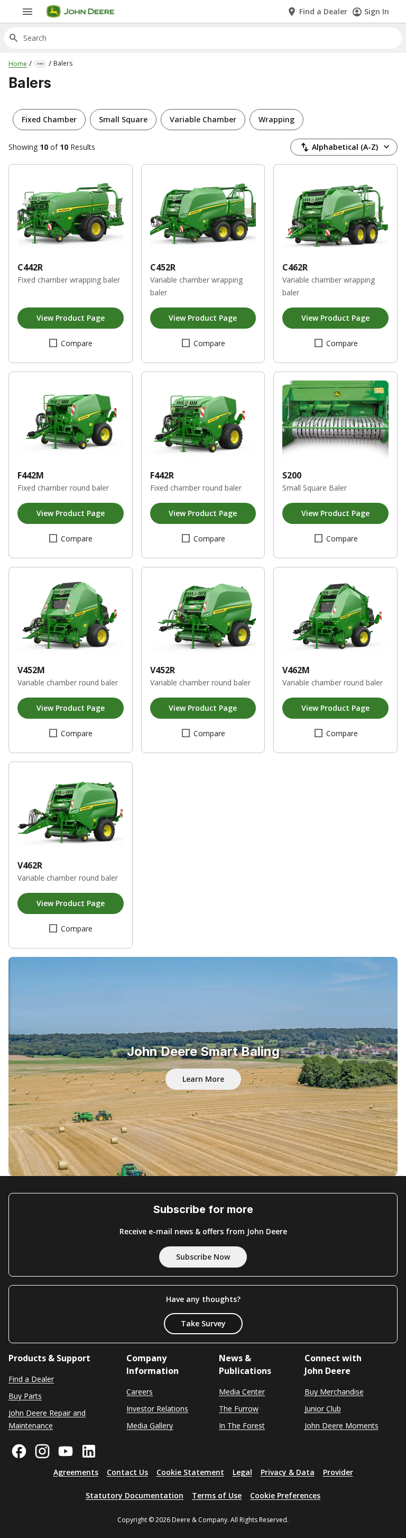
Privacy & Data (288, 1472)
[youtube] (65, 1451)
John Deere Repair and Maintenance (47, 1419)
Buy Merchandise (334, 1392)
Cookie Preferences (285, 1495)
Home (17, 63)
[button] (49, 119)
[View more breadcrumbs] (40, 64)
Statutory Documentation (134, 1495)
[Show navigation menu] (27, 11)
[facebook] (19, 1451)
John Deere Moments (341, 1426)
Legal (242, 1472)
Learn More (203, 1079)
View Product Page (70, 318)
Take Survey (203, 1323)
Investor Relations (157, 1409)
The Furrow (239, 1409)
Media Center (242, 1392)
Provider (338, 1472)
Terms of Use (217, 1495)
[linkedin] (88, 1451)
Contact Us (127, 1472)
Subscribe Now (203, 1257)
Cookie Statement (190, 1472)
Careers (139, 1392)
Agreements (75, 1472)
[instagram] (42, 1451)
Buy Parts (25, 1396)
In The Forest (242, 1426)
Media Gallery (149, 1426)
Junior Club (322, 1409)
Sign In (376, 11)
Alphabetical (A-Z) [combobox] (345, 147)
